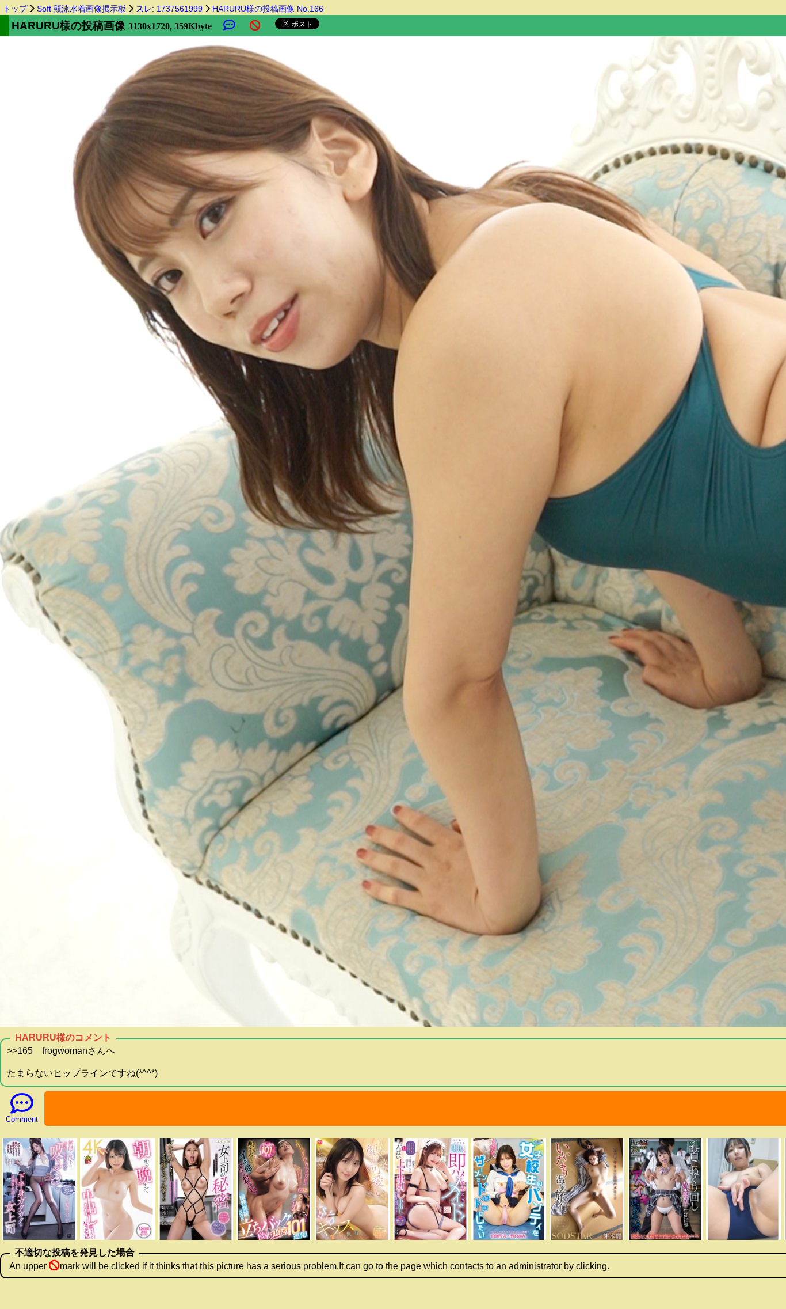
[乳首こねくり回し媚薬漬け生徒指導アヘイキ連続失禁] (665, 1238)
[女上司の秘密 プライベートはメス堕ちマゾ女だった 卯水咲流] (196, 1238)
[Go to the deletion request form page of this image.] (255, 26)
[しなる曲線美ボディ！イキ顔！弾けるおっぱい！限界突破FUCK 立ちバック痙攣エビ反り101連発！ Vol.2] (274, 1238)
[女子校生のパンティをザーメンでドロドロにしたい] (509, 1238)
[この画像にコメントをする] (229, 26)
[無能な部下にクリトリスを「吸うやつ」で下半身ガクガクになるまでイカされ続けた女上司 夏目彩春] (39, 1238)
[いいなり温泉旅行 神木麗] (587, 1238)
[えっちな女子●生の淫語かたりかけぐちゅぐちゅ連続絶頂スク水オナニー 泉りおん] (743, 1238)
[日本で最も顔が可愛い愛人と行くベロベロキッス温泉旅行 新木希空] (352, 1238)
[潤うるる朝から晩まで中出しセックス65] (117, 1238)
